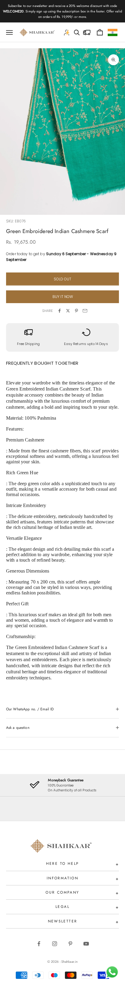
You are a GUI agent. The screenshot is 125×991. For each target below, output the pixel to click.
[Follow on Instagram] (55, 944)
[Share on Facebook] (59, 310)
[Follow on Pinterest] (70, 944)
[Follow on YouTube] (86, 944)
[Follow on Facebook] (39, 944)
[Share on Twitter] (68, 310)
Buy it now (62, 296)
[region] (62, 785)
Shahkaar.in (69, 961)
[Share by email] (85, 310)
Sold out (62, 279)
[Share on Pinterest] (76, 310)
